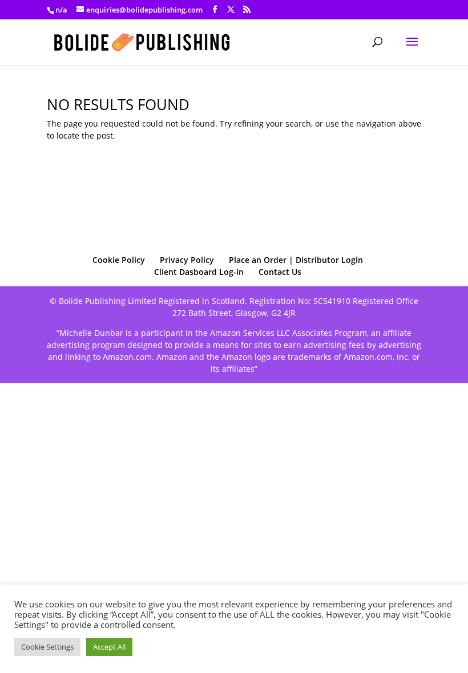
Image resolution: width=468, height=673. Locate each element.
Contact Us (280, 271)
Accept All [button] (109, 647)
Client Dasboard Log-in (199, 271)
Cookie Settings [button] (47, 647)
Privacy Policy (187, 259)
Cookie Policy (118, 259)
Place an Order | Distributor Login (296, 259)
